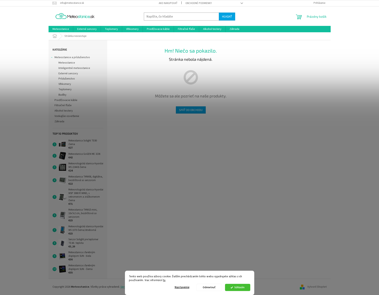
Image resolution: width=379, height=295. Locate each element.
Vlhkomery (64, 84)
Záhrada (59, 121)
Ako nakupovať (168, 3)
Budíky (62, 95)
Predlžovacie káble (66, 100)
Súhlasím (239, 287)
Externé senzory (68, 73)
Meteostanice (66, 63)
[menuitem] (61, 29)
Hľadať (227, 16)
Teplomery (65, 89)
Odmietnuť (209, 287)
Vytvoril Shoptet (317, 287)
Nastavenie (182, 287)
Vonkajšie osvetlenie (67, 116)
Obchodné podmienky (198, 3)
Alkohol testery (64, 111)
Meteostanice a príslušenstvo (72, 57)
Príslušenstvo (66, 79)
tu (164, 280)
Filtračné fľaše (63, 105)
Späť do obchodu (191, 110)
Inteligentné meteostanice (74, 68)
